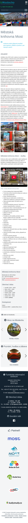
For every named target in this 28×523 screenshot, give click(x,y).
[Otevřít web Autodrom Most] (14, 490)
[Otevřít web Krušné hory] (14, 477)
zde (6, 86)
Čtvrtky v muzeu (14, 338)
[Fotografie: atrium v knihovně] (20, 136)
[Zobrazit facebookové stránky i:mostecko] (14, 420)
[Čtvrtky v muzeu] (14, 329)
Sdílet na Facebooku (9, 314)
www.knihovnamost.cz (10, 279)
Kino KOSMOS (14, 365)
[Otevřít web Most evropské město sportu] (14, 451)
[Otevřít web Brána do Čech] (14, 464)
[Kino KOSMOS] (14, 355)
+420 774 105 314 (7, 7)
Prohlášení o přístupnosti (8, 515)
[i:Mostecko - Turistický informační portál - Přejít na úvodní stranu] (7, 2)
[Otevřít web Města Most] (14, 439)
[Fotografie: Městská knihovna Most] (7, 126)
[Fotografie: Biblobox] (7, 136)
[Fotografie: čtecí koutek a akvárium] (20, 147)
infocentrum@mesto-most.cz (16, 392)
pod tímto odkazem (18, 62)
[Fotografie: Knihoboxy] (20, 126)
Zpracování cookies (17, 517)
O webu (16, 515)
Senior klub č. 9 (4, 106)
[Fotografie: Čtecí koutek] (7, 147)
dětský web (14, 113)
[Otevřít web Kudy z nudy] (14, 503)
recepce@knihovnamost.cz (12, 278)
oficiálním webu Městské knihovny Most (16, 119)
